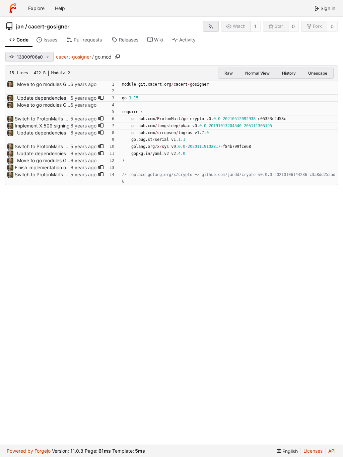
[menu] (287, 451)
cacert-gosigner (48, 26)
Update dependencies (41, 98)
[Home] (12, 8)
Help (60, 8)
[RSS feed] (211, 26)
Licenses (313, 451)
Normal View (257, 73)
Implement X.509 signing (42, 125)
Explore (36, 8)
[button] (101, 98)
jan (20, 26)
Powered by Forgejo (29, 451)
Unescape (317, 73)
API (332, 451)
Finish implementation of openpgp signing (60, 167)
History (289, 73)
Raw (228, 73)
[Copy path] (117, 57)
